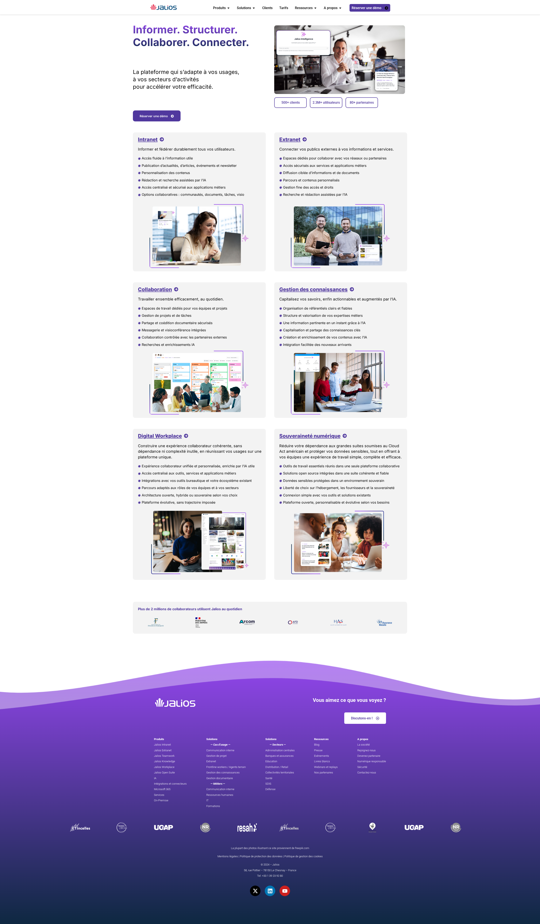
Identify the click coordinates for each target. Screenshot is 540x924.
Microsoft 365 (162, 789)
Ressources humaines (219, 794)
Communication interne (220, 750)
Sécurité (362, 767)
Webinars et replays (326, 767)
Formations (213, 806)
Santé (268, 778)
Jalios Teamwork (164, 755)
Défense (270, 789)
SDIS (268, 783)
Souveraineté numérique (309, 436)
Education (271, 761)
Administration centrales (280, 750)
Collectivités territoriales (279, 772)
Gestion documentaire (219, 778)
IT (207, 800)
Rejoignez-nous (366, 750)
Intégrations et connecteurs (170, 783)
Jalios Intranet (162, 744)
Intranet (148, 139)
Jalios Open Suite (164, 772)
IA (155, 778)
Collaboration (155, 289)
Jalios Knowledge (164, 761)
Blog (316, 744)
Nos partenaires (323, 772)
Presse (318, 750)
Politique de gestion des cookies (303, 856)
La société (363, 744)
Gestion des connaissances (313, 289)
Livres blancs (322, 761)
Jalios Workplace (164, 767)
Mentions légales (227, 856)
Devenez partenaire (368, 755)
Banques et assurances (279, 755)
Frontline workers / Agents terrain (226, 767)
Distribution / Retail (276, 767)
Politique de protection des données (261, 856)
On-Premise (161, 800)
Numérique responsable (371, 761)
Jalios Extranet (162, 750)
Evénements (321, 755)
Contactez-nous (366, 772)
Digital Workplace (160, 436)
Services (159, 794)
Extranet (289, 139)
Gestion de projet (216, 755)
